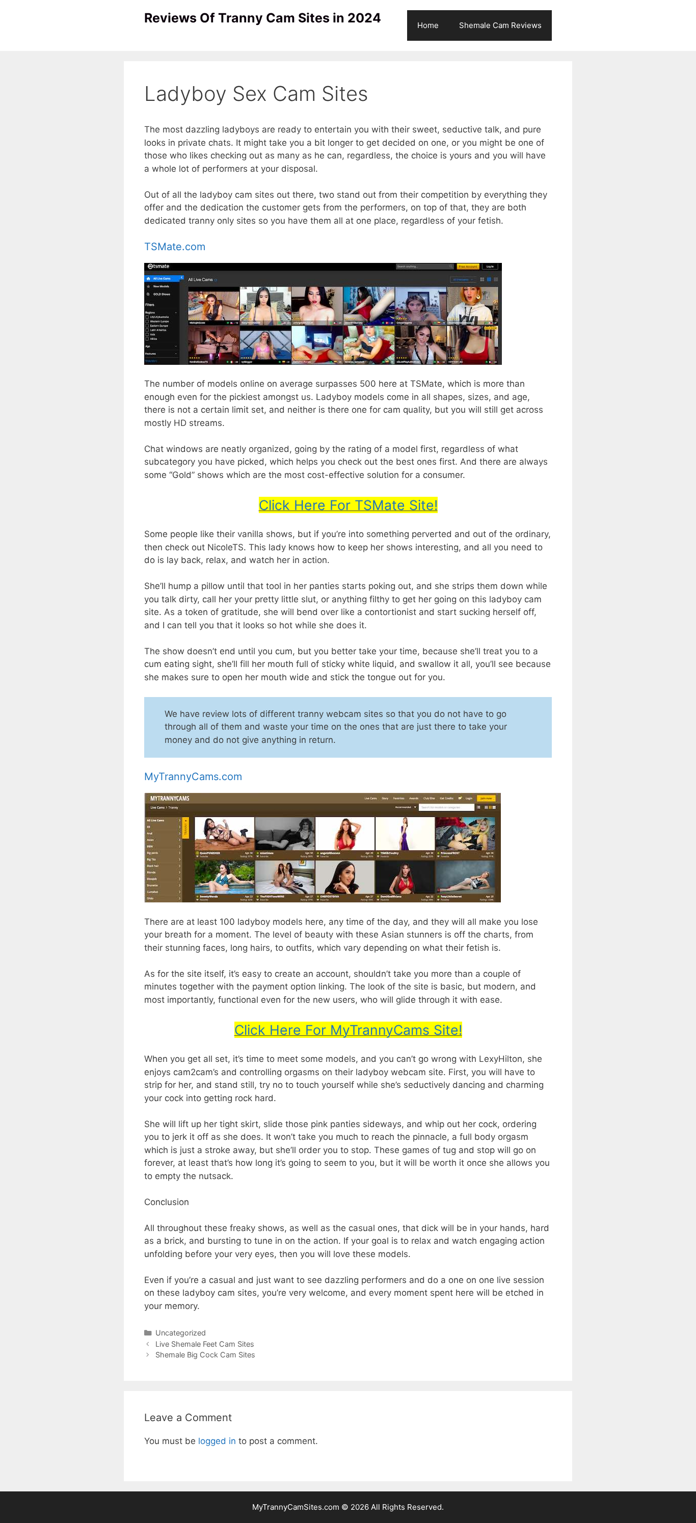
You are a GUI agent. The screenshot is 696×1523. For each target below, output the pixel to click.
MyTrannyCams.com (193, 776)
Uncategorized (180, 1332)
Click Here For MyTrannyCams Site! (348, 1030)
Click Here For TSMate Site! (348, 505)
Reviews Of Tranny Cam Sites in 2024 (262, 17)
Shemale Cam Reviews (500, 25)
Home (428, 25)
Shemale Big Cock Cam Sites (205, 1354)
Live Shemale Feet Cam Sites (204, 1344)
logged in (217, 1441)
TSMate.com (174, 247)
